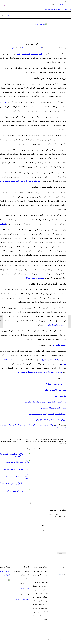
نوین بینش (58, 639)
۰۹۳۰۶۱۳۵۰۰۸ (66, 9)
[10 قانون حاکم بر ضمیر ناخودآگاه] (69, 321)
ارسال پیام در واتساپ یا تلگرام (52, 9)
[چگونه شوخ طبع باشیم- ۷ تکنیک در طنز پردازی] (1, 321)
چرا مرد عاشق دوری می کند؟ (56, 384)
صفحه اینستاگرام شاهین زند (27, 372)
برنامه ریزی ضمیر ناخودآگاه (22, 425)
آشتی (56, 425)
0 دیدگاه (39, 48)
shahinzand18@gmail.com (21, 599)
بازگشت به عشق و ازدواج (51, 359)
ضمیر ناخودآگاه (61, 428)
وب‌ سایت (42, 529)
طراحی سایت (53, 639)
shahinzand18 (25, 589)
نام (43, 520)
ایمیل (42, 525)
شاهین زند (13, 48)
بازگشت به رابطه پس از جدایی (43, 425)
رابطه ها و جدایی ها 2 (27, 48)
